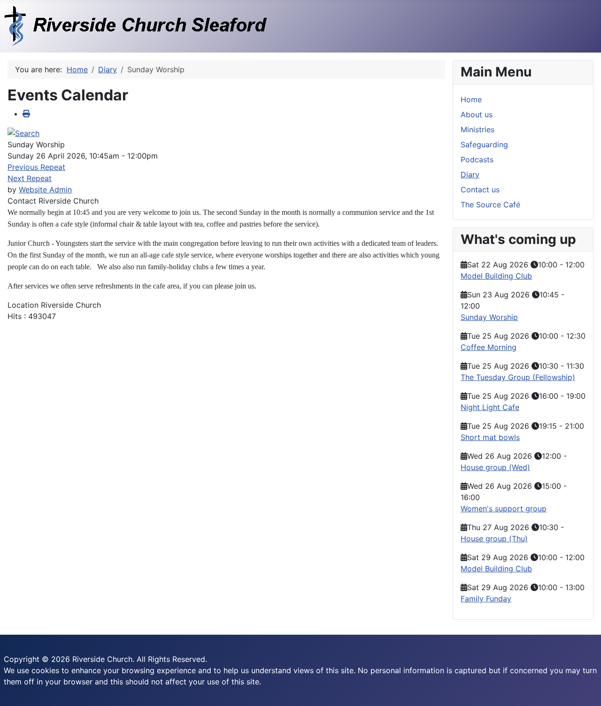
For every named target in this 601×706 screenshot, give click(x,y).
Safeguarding (484, 144)
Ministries (477, 129)
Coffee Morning (488, 347)
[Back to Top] (584, 688)
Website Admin (45, 189)
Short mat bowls (490, 437)
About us (477, 114)
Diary (470, 174)
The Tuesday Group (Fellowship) (518, 377)
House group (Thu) (494, 538)
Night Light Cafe (490, 407)
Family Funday (486, 598)
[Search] (23, 132)
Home (471, 99)
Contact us (480, 189)
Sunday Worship (489, 317)
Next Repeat (30, 178)
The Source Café (490, 204)
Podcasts (477, 159)
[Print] (26, 113)
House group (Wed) (495, 467)
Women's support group (504, 508)
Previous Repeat (36, 167)
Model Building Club (496, 276)
